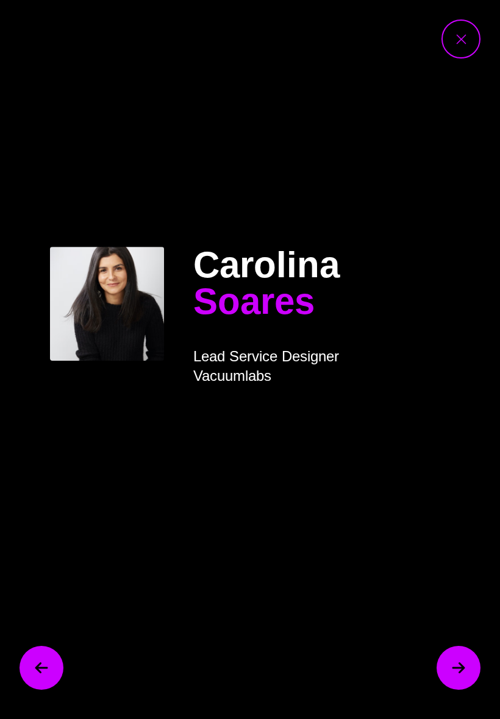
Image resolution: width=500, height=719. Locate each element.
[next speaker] (458, 668)
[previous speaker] (41, 668)
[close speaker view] (460, 38)
